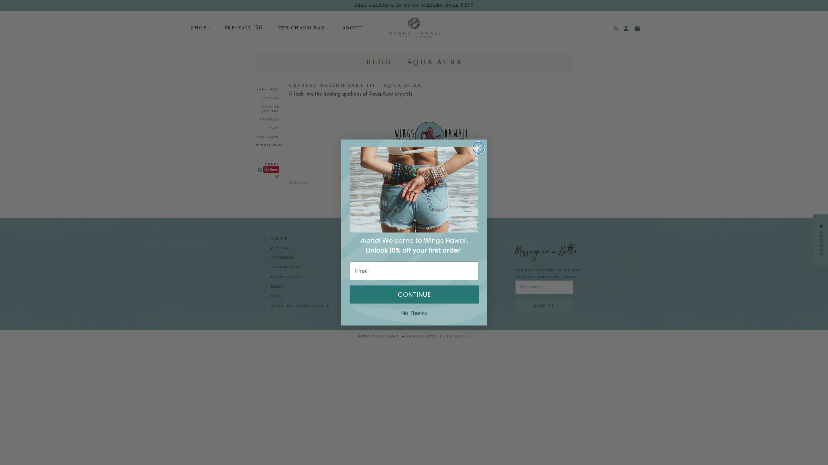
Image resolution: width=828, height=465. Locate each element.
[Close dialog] (478, 147)
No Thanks (414, 313)
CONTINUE (414, 294)
